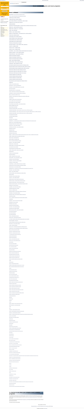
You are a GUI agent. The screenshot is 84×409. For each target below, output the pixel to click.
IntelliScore (11, 82)
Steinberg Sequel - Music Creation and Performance (16, 179)
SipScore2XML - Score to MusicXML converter (15, 157)
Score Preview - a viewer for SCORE (13, 343)
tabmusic (10, 363)
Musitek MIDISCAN (11, 334)
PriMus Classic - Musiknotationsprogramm (15, 217)
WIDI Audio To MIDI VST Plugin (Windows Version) (17, 69)
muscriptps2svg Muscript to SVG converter (14, 254)
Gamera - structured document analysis (14, 263)
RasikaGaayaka (11, 151)
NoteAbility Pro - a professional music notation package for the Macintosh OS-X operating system (22, 120)
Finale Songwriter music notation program (15, 148)
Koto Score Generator (12, 88)
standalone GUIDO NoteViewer (13, 237)
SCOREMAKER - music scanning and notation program (16, 14)
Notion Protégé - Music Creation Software (16, 61)
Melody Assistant (11, 174)
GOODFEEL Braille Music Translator (14, 188)
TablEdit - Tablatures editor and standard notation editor (17, 136)
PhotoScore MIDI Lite (12, 154)
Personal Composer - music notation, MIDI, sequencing (18, 44)
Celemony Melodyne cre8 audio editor (15, 77)
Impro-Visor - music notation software (14, 206)
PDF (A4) (43, 0)
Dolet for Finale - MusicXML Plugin (14, 137)
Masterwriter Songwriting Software (14, 205)
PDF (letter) (46, 0)
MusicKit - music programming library (13, 248)
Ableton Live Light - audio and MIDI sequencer (14, 240)
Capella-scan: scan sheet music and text (16, 22)
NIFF (22, 399)
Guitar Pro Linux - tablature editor (14, 49)
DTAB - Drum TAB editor (13, 30)
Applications (2, 35)
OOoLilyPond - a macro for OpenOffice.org (15, 85)
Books (1, 33)
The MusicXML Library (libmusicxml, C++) (14, 277)
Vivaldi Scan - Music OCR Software (14, 159)
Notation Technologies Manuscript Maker (15, 58)
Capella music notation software (14, 17)
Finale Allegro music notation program (15, 36)
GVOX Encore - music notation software (14, 125)
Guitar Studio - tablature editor (12, 380)
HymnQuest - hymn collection (13, 119)
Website (52, 406)
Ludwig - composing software (13, 225)
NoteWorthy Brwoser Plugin (13, 131)
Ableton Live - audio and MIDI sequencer (15, 27)
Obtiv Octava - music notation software (14, 223)
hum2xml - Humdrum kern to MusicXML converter (15, 286)
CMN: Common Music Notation (13, 243)
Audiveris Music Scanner (12, 320)
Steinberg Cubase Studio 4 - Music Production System (16, 182)
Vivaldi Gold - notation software (13, 162)
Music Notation (82, 0)
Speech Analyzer (11, 323)
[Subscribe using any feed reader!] (4, 22)
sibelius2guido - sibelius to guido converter (14, 377)
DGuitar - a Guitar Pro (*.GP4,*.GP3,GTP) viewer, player (15, 303)
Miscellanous (2, 31)
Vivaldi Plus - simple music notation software (15, 160)
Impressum (2, 36)
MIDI (39, 399)
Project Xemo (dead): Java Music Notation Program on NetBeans (17, 386)
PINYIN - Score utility (11, 349)
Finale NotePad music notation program (15, 39)
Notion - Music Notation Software (14, 60)
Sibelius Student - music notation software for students (16, 145)
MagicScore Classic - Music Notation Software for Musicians (17, 194)
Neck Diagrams (11, 97)
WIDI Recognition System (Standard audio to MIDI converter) (19, 68)
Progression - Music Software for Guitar (15, 63)
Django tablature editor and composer (13, 280)
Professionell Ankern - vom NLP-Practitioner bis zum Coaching (39, 406)
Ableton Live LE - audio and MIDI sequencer (15, 122)
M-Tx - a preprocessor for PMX (12, 246)
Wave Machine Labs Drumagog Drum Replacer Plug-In (18, 80)
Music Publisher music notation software (14, 102)
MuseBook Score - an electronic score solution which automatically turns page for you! (21, 168)
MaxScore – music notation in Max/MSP (14, 142)
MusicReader (11, 117)
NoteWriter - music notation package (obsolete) (14, 357)
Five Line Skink (11, 369)
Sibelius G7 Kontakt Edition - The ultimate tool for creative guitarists (20, 33)
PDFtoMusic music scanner (13, 203)
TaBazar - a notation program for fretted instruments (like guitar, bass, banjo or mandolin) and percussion (23, 134)
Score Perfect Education (12, 214)
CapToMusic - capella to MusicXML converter (14, 309)
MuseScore (10, 297)
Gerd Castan (45, 408)
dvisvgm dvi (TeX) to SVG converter (13, 326)
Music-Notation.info (2, 0)
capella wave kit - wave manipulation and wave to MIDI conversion (18, 228)
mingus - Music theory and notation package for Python (16, 91)
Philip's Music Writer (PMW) (12, 383)
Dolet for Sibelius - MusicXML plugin (14, 139)
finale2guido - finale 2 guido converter (13, 378)
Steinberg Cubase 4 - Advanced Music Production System (17, 180)
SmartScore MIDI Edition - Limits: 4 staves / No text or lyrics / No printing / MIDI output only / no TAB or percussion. (25, 111)
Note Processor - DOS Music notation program (14, 352)
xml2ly (10, 372)
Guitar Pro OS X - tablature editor (14, 47)
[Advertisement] (4, 51)
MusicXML (24, 399)
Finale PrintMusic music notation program (16, 38)
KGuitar (10, 260)
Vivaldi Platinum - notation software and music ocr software (17, 163)
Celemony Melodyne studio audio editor (15, 79)
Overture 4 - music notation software (14, 177)
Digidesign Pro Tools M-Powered (13, 185)
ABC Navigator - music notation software (14, 317)
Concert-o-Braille (11, 337)
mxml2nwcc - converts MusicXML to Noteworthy (14, 312)
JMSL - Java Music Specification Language (15, 140)
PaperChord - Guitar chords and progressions (14, 360)
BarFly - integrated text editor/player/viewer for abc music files (16, 266)
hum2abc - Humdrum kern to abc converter (14, 291)
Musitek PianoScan (11, 335)
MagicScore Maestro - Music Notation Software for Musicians (17, 191)
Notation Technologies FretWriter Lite (15, 57)
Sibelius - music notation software (14, 31)
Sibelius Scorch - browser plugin (13, 143)
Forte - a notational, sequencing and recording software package (18, 197)
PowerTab (10, 300)
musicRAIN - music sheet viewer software (15, 186)
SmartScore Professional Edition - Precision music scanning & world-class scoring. (22, 25)
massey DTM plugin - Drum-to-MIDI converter (14, 329)
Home (1, 26)
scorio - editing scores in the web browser (15, 100)
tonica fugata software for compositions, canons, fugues (18, 20)
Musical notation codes (4, 29)
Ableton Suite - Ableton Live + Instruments (16, 28)
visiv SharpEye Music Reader (13, 114)
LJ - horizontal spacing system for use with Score (15, 234)
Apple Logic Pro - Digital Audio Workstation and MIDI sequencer (18, 226)
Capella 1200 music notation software (15, 19)
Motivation (2, 34)
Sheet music (2, 28)
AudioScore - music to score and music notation (15, 200)
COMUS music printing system (12, 283)
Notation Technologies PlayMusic (14, 55)
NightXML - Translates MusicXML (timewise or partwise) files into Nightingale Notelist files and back (21, 314)
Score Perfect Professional (13, 211)
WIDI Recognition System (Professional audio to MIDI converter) (19, 66)
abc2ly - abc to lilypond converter (13, 274)
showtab (10, 366)
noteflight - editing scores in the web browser (15, 99)
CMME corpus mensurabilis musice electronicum (15, 251)
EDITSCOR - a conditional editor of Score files (14, 231)
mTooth (10, 306)
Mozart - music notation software (13, 171)
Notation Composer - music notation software (16, 52)
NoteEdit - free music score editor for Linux (14, 257)
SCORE (30, 399)
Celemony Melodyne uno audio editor (15, 74)
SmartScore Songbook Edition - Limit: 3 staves (15, 108)
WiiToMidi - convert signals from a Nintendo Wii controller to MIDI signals (19, 96)
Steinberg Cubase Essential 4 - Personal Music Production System (18, 183)
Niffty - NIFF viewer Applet (12, 340)
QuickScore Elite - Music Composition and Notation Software (17, 165)
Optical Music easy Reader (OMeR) (14, 208)
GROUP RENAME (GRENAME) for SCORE (14, 346)
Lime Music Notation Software (13, 116)
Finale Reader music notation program (15, 41)
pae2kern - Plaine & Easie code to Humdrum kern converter (16, 289)
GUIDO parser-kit (11, 375)
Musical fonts (2, 27)
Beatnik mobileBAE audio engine (13, 105)
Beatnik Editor (11, 332)
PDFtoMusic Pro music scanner (13, 202)
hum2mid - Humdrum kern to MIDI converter (14, 294)
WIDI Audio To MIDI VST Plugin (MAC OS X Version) (17, 71)
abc (26, 399)
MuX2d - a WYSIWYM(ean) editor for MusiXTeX (14, 358)
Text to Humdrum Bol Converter (13, 269)
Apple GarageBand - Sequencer (13, 220)
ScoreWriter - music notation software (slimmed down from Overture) (20, 50)
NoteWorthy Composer (12, 128)
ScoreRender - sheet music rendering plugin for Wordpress (17, 93)
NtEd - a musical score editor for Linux (14, 94)
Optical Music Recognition (4, 30)
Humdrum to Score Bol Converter (13, 271)
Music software (3, 32)
